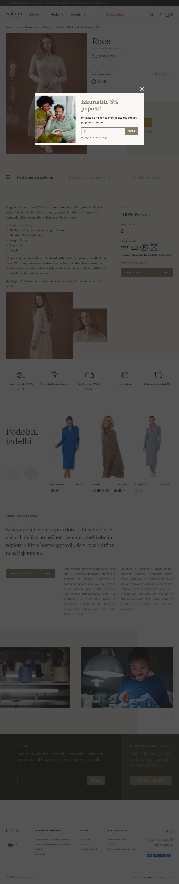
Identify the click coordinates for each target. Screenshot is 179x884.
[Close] (141, 89)
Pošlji (131, 131)
